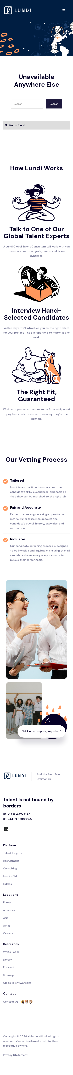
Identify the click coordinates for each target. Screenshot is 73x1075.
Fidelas (7, 884)
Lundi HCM (10, 876)
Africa (7, 925)
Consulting (10, 868)
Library (7, 959)
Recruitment (11, 860)
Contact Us (10, 1001)
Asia (5, 918)
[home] (17, 10)
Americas (9, 910)
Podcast (8, 967)
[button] (64, 10)
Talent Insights (12, 853)
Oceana (8, 933)
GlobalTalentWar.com (17, 982)
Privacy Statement (15, 1055)
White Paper (11, 952)
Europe (7, 902)
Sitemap (8, 975)
